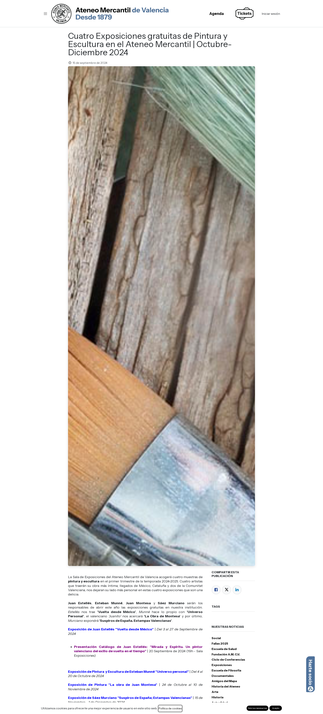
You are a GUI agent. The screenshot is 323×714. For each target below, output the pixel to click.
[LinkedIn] (237, 589)
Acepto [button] (275, 708)
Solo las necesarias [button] (257, 708)
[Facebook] (216, 589)
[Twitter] (226, 589)
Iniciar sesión (271, 13)
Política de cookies (170, 708)
